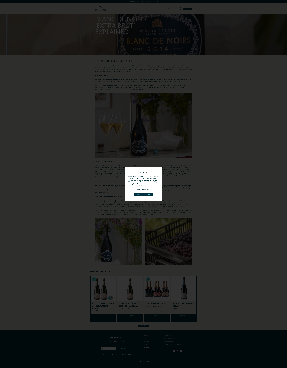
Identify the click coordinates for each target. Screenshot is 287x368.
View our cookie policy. (143, 189)
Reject (148, 194)
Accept (139, 194)
